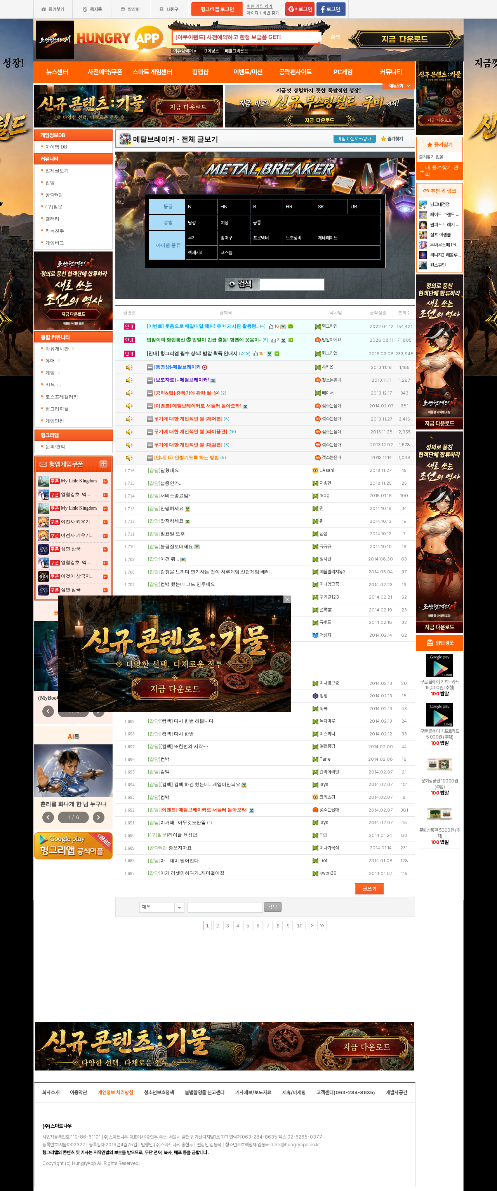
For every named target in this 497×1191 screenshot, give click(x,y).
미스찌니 (326, 734)
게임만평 (54, 421)
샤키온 (327, 367)
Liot (322, 860)
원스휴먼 (437, 265)
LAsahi (326, 470)
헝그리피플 (57, 409)
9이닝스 (211, 51)
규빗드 (324, 622)
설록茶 (325, 610)
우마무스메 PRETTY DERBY (445, 245)
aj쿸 (322, 708)
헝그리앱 (329, 326)
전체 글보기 (199, 139)
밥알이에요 (331, 339)
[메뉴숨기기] (398, 86)
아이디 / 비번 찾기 (263, 13)
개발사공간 (396, 1092)
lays (323, 784)
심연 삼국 (71, 549)
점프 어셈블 (440, 235)
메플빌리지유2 (332, 572)
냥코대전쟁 (439, 204)
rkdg (324, 495)
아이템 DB (56, 147)
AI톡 (53, 385)
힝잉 (322, 696)
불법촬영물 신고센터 (204, 1092)
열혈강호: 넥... (75, 494)
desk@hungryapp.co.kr (295, 1144)
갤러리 (52, 219)
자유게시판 (59, 348)
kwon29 (327, 873)
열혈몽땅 (326, 746)
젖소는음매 (331, 380)
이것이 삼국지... (77, 576)
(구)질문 (54, 207)
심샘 (322, 533)
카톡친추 (54, 231)
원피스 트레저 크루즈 (445, 224)
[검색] (273, 907)
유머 (52, 360)
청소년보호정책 (159, 1092)
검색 (335, 37)
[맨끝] (322, 925)
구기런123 (328, 597)
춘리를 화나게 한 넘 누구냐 (73, 804)
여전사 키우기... (77, 521)
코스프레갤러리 (61, 397)
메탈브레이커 (154, 139)
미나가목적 (328, 847)
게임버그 (54, 243)
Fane (324, 759)
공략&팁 (54, 194)
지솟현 (324, 483)
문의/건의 (55, 446)
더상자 (324, 635)
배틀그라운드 (236, 51)
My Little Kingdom (79, 481)
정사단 (324, 559)
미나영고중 (328, 584)
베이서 (327, 393)
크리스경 (326, 797)
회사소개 (50, 1092)
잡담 (50, 182)
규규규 (324, 546)
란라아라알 (328, 772)
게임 (52, 372)
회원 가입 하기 (260, 6)
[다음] (311, 925)
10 (299, 926)
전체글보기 (57, 170)
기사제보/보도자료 (253, 1092)
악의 (322, 835)
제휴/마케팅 (294, 1092)
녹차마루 (326, 721)
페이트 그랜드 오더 (445, 214)
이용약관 (78, 1092)
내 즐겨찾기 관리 (439, 170)
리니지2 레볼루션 (445, 255)
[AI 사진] (73, 770)
